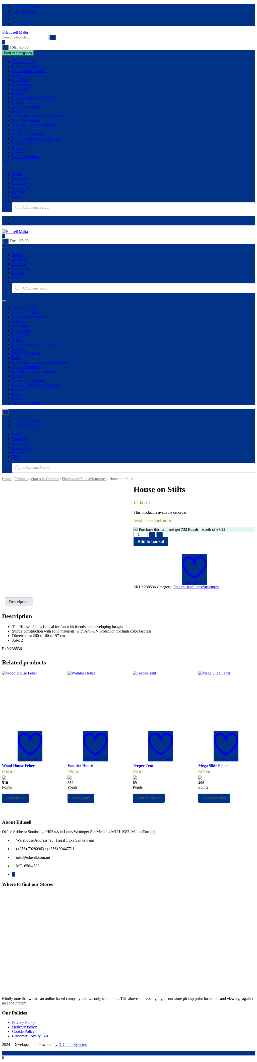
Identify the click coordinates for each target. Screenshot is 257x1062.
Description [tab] (19, 602)
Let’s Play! (20, 80)
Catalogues (21, 187)
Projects (18, 192)
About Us (20, 178)
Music (17, 129)
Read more (15, 798)
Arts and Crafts (24, 62)
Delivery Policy (24, 1027)
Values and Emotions (28, 134)
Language (20, 89)
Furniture (19, 148)
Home (17, 174)
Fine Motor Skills (26, 66)
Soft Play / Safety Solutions (33, 125)
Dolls (16, 111)
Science (18, 93)
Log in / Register (29, 6)
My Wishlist (25, 11)
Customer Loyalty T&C (31, 1036)
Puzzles (18, 102)
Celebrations (22, 143)
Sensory (18, 75)
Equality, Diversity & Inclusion (36, 138)
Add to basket (151, 542)
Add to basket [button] (149, 798)
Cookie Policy (23, 1031)
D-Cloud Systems (72, 1044)
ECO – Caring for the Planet (34, 98)
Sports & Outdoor (26, 120)
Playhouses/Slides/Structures (84, 479)
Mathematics (22, 84)
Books (17, 152)
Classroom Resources (29, 71)
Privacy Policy (23, 1022)
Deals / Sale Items (26, 107)
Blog (16, 196)
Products (19, 183)
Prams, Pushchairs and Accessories (39, 116)
